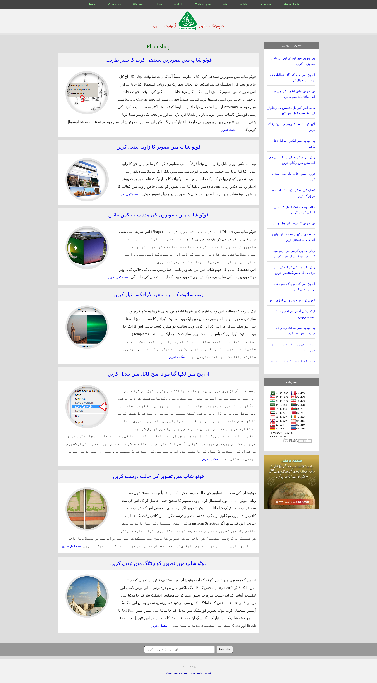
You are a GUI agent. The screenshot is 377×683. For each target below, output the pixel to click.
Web (225, 4)
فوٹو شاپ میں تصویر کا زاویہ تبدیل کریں (158, 147)
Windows (138, 4)
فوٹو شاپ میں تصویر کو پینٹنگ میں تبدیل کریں (158, 563)
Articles (244, 4)
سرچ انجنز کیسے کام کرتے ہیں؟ (293, 360)
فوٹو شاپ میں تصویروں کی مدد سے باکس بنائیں (158, 215)
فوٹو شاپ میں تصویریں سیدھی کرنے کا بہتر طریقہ (158, 60)
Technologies (203, 4)
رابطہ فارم (196, 673)
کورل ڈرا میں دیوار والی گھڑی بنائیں (292, 300)
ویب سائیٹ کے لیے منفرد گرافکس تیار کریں (158, 294)
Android (178, 4)
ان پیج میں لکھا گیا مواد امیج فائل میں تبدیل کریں (158, 374)
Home (92, 4)
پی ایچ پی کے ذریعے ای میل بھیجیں (293, 223)
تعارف (208, 673)
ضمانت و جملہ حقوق (177, 673)
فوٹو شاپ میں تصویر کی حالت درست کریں (158, 476)
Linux (159, 4)
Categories (114, 4)
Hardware (266, 4)
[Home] (188, 29)
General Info (291, 4)
